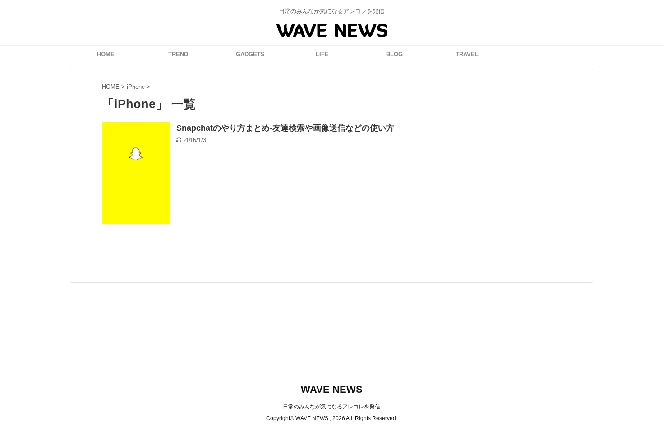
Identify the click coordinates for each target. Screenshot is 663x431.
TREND (178, 54)
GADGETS (250, 54)
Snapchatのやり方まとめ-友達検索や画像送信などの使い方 (285, 128)
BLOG (394, 54)
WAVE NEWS (332, 389)
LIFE (322, 54)
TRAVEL (467, 54)
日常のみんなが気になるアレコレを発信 (331, 406)
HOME (106, 54)
